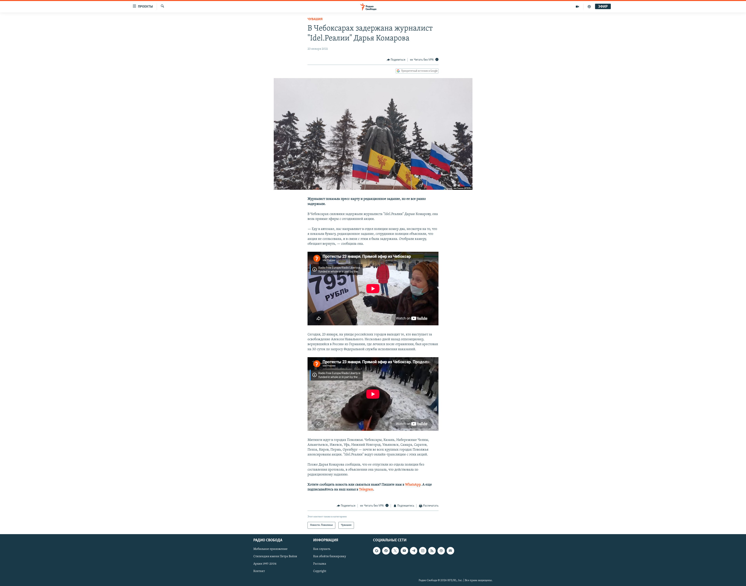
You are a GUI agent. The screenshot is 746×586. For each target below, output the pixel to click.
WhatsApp (413, 485)
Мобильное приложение (270, 549)
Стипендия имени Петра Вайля (275, 556)
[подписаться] (450, 550)
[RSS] (432, 550)
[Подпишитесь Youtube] (404, 550)
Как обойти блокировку (329, 556)
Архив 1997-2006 (264, 563)
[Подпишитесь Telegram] (413, 550)
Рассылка (319, 563)
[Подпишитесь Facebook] (386, 550)
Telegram (366, 489)
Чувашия (315, 19)
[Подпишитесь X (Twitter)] (395, 550)
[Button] (396, 59)
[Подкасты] (441, 550)
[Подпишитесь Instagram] (422, 550)
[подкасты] (589, 7)
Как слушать (321, 549)
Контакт (259, 571)
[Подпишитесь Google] (376, 550)
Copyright (319, 571)
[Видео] (577, 7)
